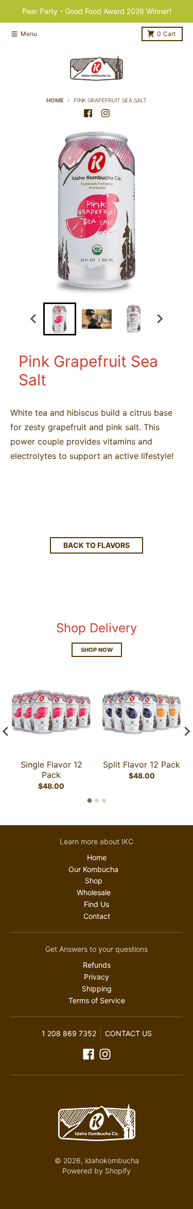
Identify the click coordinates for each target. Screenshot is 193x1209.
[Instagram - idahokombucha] (105, 113)
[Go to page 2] (97, 800)
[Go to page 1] (89, 800)
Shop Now (97, 649)
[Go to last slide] (34, 319)
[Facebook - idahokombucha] (88, 113)
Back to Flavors (96, 545)
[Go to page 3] (104, 800)
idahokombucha (112, 1160)
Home (54, 100)
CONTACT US (128, 1033)
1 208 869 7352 (69, 1033)
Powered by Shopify (96, 1170)
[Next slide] (159, 319)
